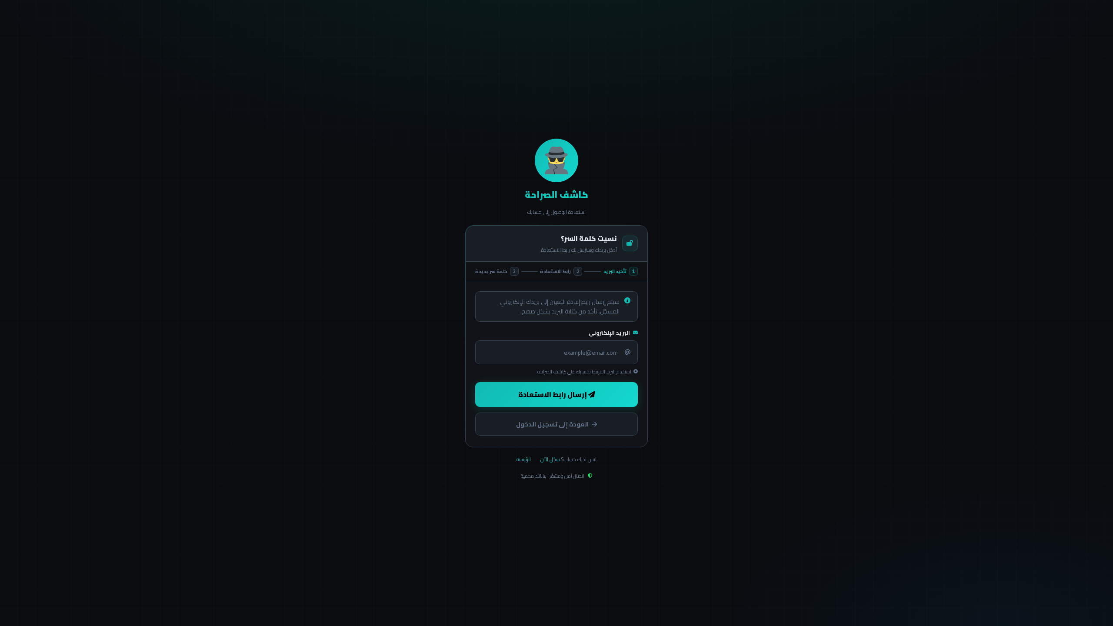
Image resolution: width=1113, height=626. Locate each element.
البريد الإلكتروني (609, 333)
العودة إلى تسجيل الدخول (552, 424)
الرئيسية (524, 459)
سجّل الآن (550, 459)
